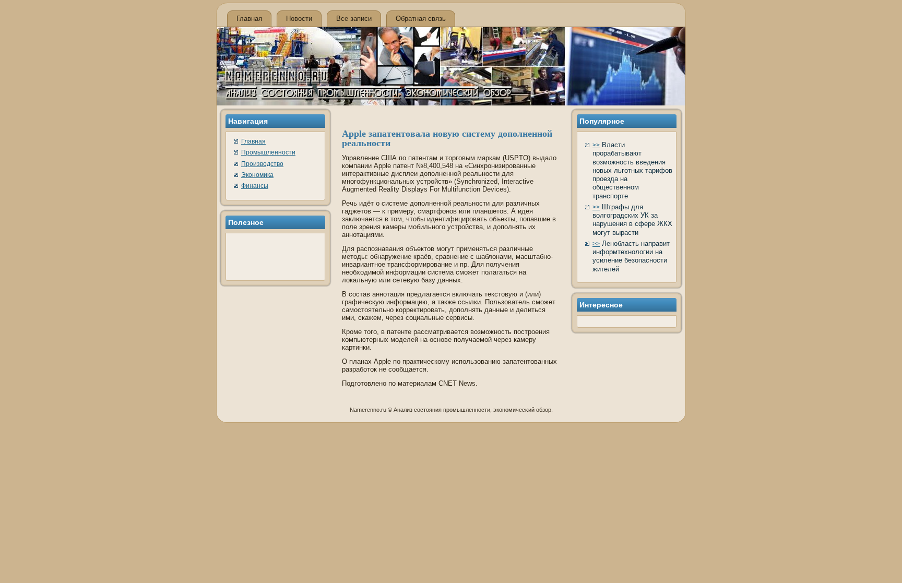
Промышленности (268, 152)
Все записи (354, 18)
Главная (249, 18)
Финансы (254, 185)
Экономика (257, 175)
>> (596, 145)
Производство (262, 164)
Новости (299, 18)
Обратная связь (421, 18)
